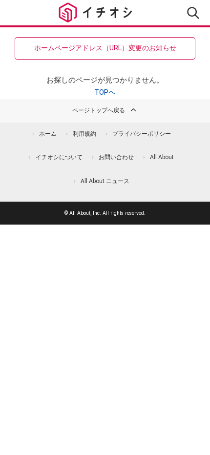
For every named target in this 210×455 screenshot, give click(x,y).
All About (162, 157)
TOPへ (105, 92)
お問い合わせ (116, 157)
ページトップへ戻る (98, 110)
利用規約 (84, 133)
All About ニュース (105, 181)
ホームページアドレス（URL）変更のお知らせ (105, 48)
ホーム (48, 133)
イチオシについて (59, 157)
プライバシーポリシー (141, 133)
